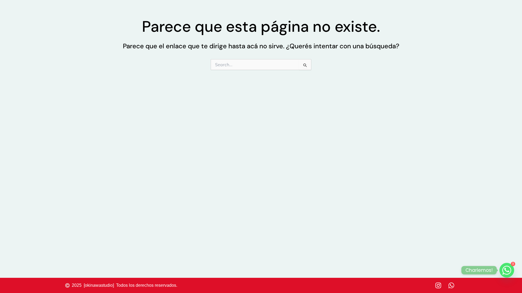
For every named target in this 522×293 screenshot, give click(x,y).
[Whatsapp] (506, 270)
